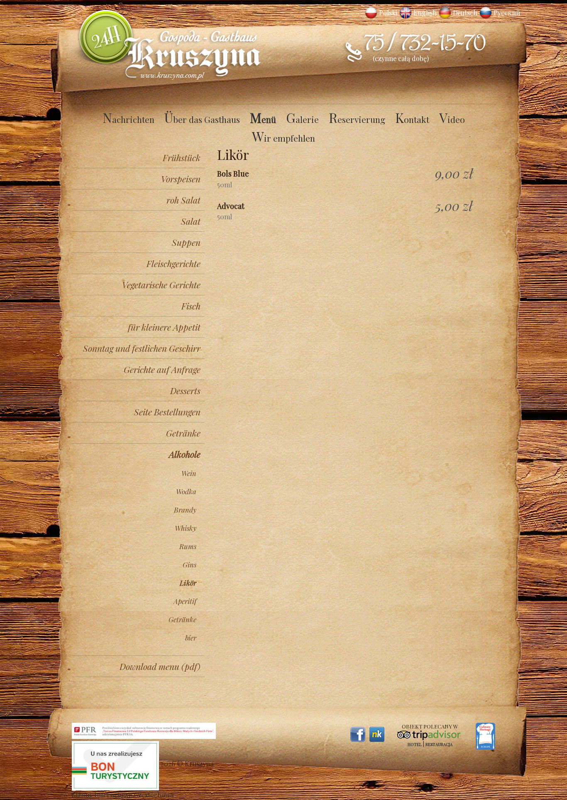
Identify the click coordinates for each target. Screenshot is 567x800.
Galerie (302, 119)
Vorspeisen (180, 178)
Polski (388, 12)
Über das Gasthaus (202, 119)
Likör (188, 582)
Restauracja (438, 744)
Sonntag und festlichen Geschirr (141, 348)
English (425, 12)
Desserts (185, 390)
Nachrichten (128, 119)
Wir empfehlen (283, 138)
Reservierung (357, 119)
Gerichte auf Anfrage (162, 369)
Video (452, 119)
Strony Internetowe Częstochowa (123, 794)
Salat (190, 221)
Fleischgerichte (173, 263)
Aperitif (185, 601)
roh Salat (183, 200)
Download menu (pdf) (160, 666)
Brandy (185, 509)
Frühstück (181, 157)
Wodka (186, 491)
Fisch (190, 306)
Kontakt (412, 119)
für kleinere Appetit (164, 327)
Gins (189, 564)
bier (190, 637)
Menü (263, 119)
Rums (187, 546)
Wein (188, 473)
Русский (507, 12)
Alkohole (184, 454)
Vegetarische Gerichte (161, 284)
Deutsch (465, 12)
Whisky (185, 528)
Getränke (183, 433)
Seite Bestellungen (167, 411)
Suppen (186, 242)
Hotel (415, 744)
